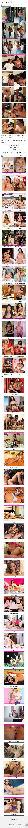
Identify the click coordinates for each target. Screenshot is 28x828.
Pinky (8, 228)
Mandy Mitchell (14, 559)
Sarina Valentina (14, 613)
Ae (14, 449)
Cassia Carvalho (14, 486)
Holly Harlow (19, 265)
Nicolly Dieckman (14, 504)
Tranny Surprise (6, 6)
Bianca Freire (8, 192)
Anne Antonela (8, 283)
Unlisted (14, 668)
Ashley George (8, 246)
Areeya (20, 301)
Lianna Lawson (8, 173)
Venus (8, 301)
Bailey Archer (14, 632)
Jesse (20, 173)
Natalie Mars (14, 394)
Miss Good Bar (20, 356)
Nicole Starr (8, 265)
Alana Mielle (14, 778)
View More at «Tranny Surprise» (14, 152)
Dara (20, 374)
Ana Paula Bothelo (14, 741)
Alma (20, 338)
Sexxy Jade (8, 338)
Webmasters (14, 819)
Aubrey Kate (14, 705)
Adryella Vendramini (14, 431)
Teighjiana (14, 595)
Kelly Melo (14, 650)
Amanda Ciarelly (14, 467)
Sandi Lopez (8, 210)
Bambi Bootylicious (20, 283)
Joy (8, 319)
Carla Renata (20, 192)
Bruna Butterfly (14, 686)
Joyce (20, 228)
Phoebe (14, 413)
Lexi (2, 137)
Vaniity (14, 540)
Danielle (20, 319)
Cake (14, 577)
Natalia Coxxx (8, 374)
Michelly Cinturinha (20, 246)
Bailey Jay (14, 814)
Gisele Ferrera (14, 796)
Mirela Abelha (8, 356)
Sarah (14, 759)
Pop (20, 210)
